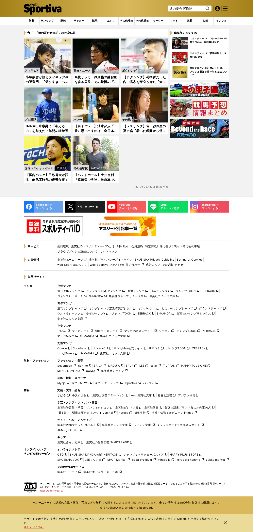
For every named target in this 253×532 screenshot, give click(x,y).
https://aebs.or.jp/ (51, 490)
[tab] (63, 21)
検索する (207, 8)
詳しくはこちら (34, 527)
